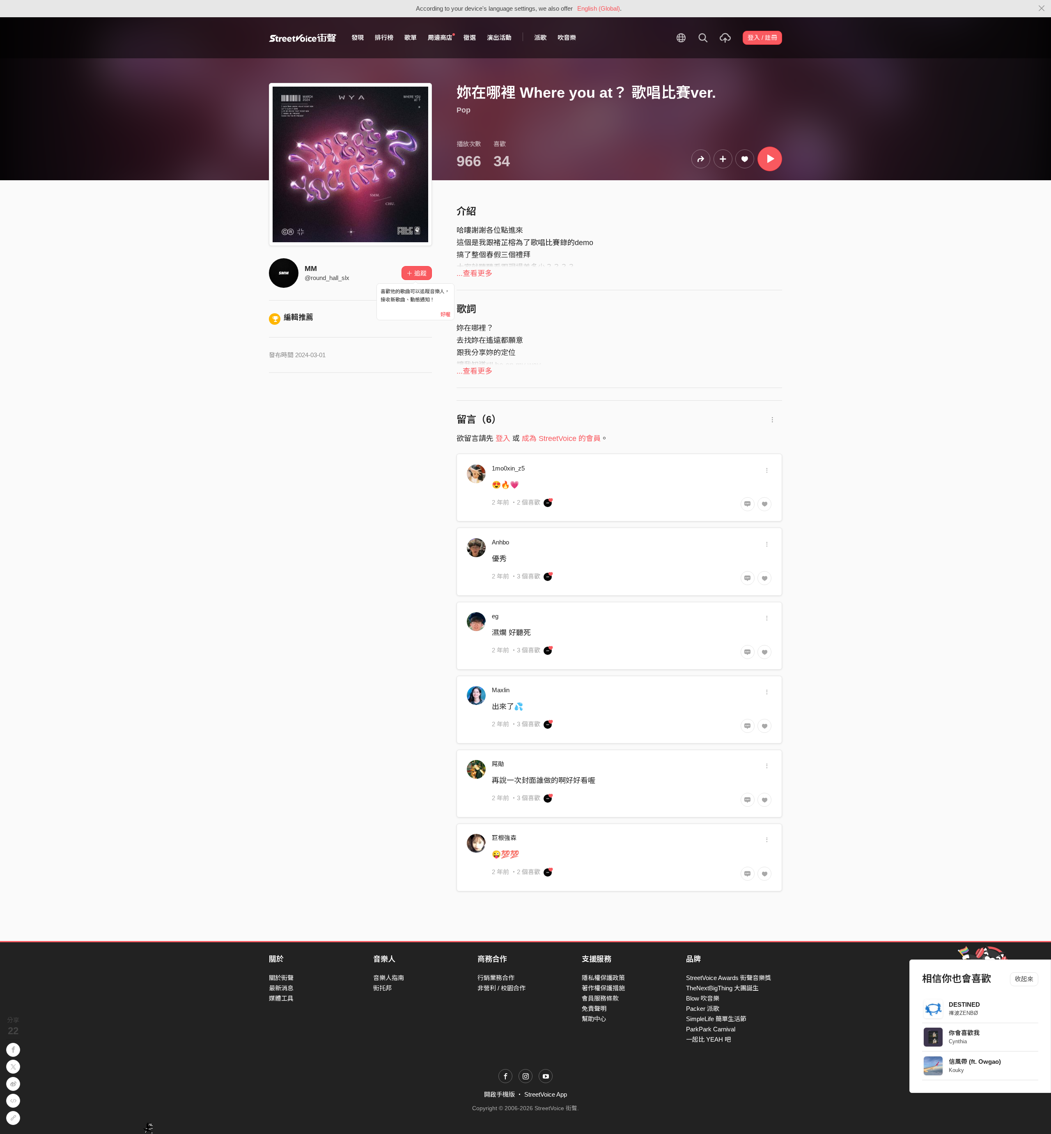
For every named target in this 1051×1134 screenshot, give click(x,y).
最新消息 (281, 988)
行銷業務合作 (495, 977)
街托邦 (382, 988)
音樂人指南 (388, 977)
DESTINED (964, 1004)
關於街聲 (281, 977)
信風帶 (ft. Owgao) (975, 1061)
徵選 (470, 37)
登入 (503, 438)
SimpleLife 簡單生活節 (716, 1018)
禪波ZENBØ (963, 1013)
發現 (357, 37)
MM (311, 268)
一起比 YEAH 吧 (708, 1039)
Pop (463, 110)
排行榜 (384, 37)
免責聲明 (594, 1008)
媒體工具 (281, 998)
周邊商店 (440, 37)
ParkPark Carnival (710, 1029)
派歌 (540, 37)
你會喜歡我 (964, 1032)
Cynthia (958, 1041)
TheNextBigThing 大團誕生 (722, 988)
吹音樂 (567, 37)
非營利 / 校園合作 (501, 988)
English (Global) (598, 8)
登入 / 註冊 (762, 37)
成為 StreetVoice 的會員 (561, 438)
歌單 (410, 37)
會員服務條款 (600, 998)
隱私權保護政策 (603, 977)
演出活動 (499, 37)
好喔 (445, 314)
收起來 (1024, 979)
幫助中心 (594, 1018)
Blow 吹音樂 (702, 998)
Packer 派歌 (702, 1008)
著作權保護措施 (603, 988)
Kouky (956, 1070)
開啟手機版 (499, 1094)
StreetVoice (303, 38)
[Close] (1042, 9)
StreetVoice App (545, 1094)
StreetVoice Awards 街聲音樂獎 (728, 977)
